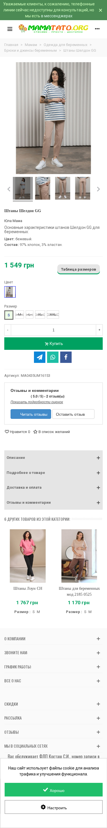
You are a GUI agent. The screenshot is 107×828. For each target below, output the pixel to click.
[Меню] (9, 28)
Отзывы (11, 732)
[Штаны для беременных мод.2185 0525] (79, 556)
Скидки (11, 704)
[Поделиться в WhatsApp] (52, 357)
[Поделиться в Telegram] (39, 357)
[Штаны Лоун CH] (27, 556)
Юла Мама (13, 221)
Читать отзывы (33, 414)
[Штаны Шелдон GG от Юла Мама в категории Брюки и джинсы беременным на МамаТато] (23, 189)
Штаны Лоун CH (27, 588)
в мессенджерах (56, 16)
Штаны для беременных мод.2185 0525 (79, 591)
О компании (14, 638)
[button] (53, 457)
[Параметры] (97, 28)
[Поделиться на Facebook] (66, 357)
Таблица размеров (78, 269)
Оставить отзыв (71, 414)
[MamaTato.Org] (53, 28)
